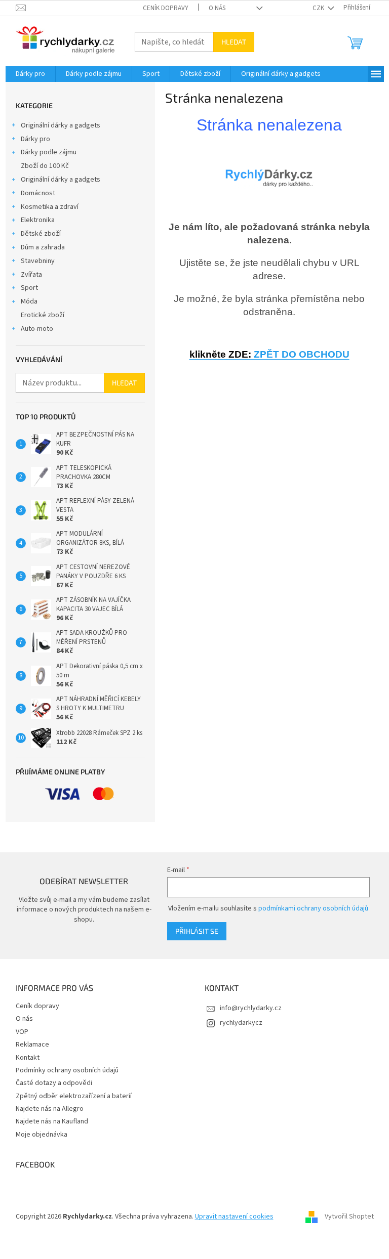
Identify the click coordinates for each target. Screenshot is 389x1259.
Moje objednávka (41, 1135)
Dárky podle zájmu (48, 152)
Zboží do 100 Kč (45, 166)
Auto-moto (37, 329)
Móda (29, 301)
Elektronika (38, 220)
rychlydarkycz (241, 1023)
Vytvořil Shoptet (349, 1216)
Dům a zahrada (43, 247)
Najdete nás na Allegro (50, 1109)
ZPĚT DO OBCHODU (269, 354)
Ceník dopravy (165, 8)
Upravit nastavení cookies (234, 1216)
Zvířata (31, 275)
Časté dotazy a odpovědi (54, 1083)
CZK (319, 8)
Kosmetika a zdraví (50, 207)
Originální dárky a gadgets (60, 125)
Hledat (233, 41)
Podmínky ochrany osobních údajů (67, 1070)
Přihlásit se (196, 931)
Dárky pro (35, 139)
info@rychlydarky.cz (251, 1008)
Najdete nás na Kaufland (52, 1121)
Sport (29, 288)
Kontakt (28, 1058)
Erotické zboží (42, 315)
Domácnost (38, 193)
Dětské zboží (41, 234)
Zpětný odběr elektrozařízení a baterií (74, 1096)
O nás (217, 8)
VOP (22, 1032)
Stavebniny (38, 261)
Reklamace (32, 1044)
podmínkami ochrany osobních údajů (313, 908)
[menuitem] (30, 74)
